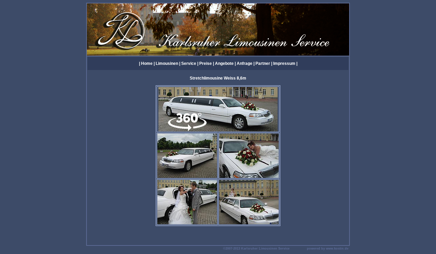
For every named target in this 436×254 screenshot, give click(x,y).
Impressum (284, 63)
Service (188, 63)
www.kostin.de (337, 248)
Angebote (224, 63)
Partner (262, 63)
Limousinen (167, 63)
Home (147, 63)
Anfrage (244, 63)
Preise (205, 63)
